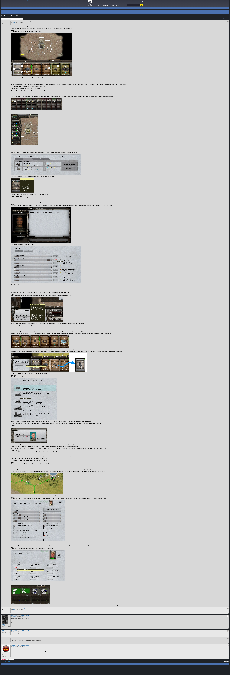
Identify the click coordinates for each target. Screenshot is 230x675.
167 (4, 639)
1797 (4, 22)
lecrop (14, 609)
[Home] (90, 3)
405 (4, 609)
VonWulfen (3, 624)
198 (4, 625)
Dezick (3, 630)
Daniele (14, 22)
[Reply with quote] (228, 21)
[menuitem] (7, 11)
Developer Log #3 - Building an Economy (11, 15)
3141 (4, 654)
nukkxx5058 (15, 646)
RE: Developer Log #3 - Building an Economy (20, 608)
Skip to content (29, 0)
